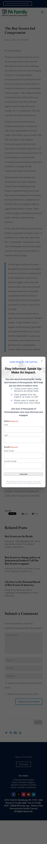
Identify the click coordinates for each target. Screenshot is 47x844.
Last (6, 435)
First (6, 425)
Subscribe (23, 474)
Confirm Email (10, 461)
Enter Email (9, 451)
